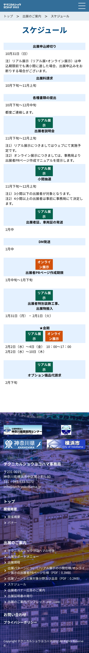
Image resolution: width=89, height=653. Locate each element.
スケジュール (17, 584)
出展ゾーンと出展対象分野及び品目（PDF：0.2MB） (45, 578)
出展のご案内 (31, 16)
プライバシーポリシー (20, 622)
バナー (12, 522)
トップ (8, 16)
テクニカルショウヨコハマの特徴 (31, 550)
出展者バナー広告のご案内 (26, 590)
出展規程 (14, 562)
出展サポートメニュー (23, 556)
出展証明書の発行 (20, 596)
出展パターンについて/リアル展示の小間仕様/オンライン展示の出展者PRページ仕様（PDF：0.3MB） (46, 570)
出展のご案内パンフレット (35, 601)
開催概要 (10, 509)
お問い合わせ (15, 614)
